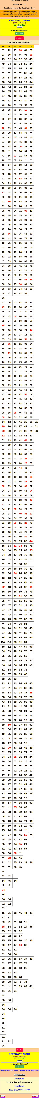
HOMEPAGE (19, 1079)
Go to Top (19, 1050)
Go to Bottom (19, 38)
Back (3, 1096)
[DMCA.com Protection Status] (19, 1075)
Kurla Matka (8, 1070)
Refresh (19, 27)
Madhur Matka (30, 1070)
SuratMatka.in (19, 1086)
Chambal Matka (19, 1070)
